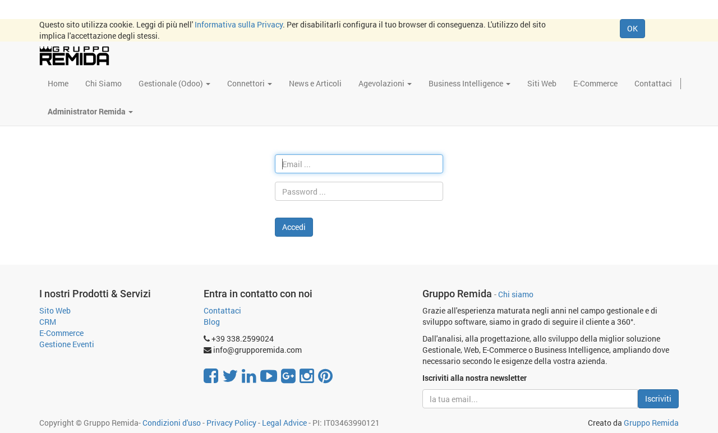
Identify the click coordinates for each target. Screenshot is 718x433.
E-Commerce (61, 333)
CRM (47, 321)
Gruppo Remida (651, 422)
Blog (212, 321)
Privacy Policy (231, 422)
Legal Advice (284, 422)
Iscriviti (658, 398)
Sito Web (55, 310)
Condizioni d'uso (171, 422)
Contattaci (222, 310)
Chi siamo (515, 294)
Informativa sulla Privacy (239, 24)
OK (632, 28)
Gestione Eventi (66, 344)
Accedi (294, 227)
